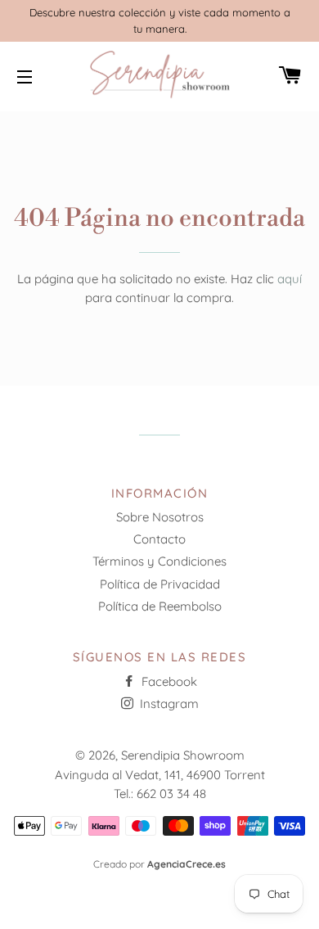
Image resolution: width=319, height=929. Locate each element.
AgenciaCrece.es (186, 864)
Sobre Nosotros (160, 517)
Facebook (167, 681)
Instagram (168, 703)
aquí (289, 278)
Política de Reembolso (160, 606)
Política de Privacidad (160, 584)
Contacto (159, 539)
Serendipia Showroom (183, 755)
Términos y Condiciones (159, 561)
